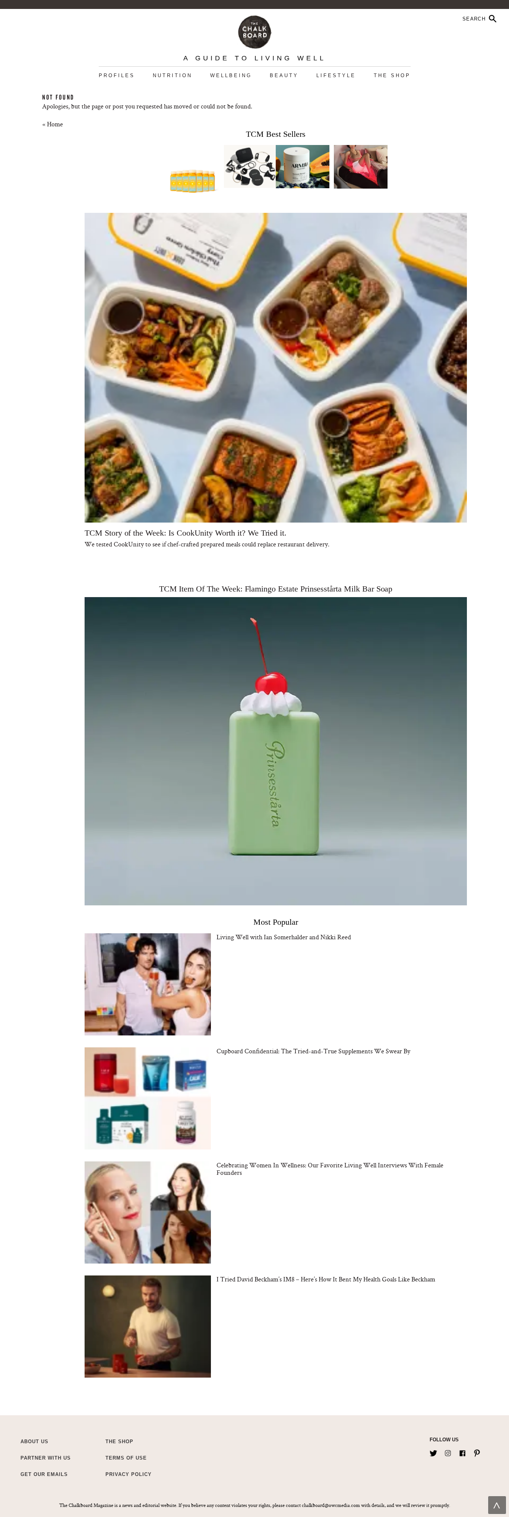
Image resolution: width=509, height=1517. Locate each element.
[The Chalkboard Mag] (254, 30)
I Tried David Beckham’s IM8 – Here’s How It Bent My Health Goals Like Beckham (325, 1279)
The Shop (392, 75)
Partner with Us (45, 1458)
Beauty (284, 75)
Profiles (117, 75)
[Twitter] (433, 1452)
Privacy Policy (128, 1474)
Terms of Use (126, 1458)
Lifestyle (336, 75)
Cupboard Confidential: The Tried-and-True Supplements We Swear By (313, 1051)
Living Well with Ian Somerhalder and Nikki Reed (283, 937)
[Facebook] (462, 1452)
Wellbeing (231, 75)
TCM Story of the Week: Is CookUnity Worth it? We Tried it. (186, 532)
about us (34, 1441)
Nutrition (172, 75)
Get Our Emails (44, 1474)
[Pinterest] (477, 1452)
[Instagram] (448, 1452)
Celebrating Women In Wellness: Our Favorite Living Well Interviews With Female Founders (329, 1169)
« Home (52, 124)
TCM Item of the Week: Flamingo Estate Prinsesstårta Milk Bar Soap (276, 588)
